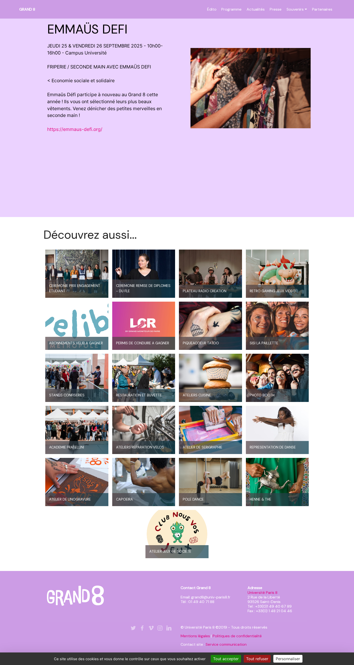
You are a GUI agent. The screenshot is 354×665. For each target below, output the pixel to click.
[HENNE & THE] (277, 481)
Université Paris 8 (262, 592)
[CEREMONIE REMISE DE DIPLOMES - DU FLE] (143, 273)
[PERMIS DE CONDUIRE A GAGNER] (143, 325)
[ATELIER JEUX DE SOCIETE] (177, 533)
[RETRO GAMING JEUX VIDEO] (277, 273)
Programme (231, 9)
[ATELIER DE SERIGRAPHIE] (210, 429)
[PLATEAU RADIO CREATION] (210, 273)
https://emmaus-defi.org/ (74, 129)
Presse (276, 9)
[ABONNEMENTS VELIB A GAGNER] (76, 325)
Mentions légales (195, 635)
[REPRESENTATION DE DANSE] (277, 429)
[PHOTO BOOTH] (277, 377)
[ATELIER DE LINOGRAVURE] (76, 481)
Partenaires (322, 9)
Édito (211, 9)
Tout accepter (226, 658)
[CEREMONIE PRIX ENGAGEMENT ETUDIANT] (76, 273)
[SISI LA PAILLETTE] (277, 325)
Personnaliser (288, 658)
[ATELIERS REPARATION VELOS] (143, 429)
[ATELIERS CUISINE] (210, 377)
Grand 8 (27, 9)
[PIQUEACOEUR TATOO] (210, 325)
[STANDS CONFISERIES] (76, 377)
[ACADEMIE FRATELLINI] (76, 429)
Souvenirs (295, 9)
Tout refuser (257, 658)
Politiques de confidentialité (237, 635)
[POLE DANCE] (210, 481)
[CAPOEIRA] (143, 481)
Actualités (256, 9)
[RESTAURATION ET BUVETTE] (143, 377)
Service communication (226, 644)
